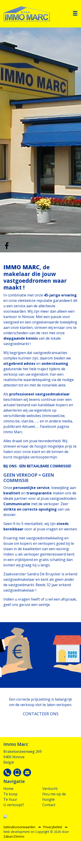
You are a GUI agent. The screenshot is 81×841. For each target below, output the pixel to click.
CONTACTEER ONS (40, 713)
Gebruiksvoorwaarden (19, 827)
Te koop (10, 794)
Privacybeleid (53, 827)
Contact (48, 804)
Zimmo (19, 836)
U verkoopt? (13, 804)
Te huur (10, 799)
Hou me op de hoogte (54, 797)
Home (8, 788)
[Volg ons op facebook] (6, 245)
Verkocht (50, 788)
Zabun (8, 836)
